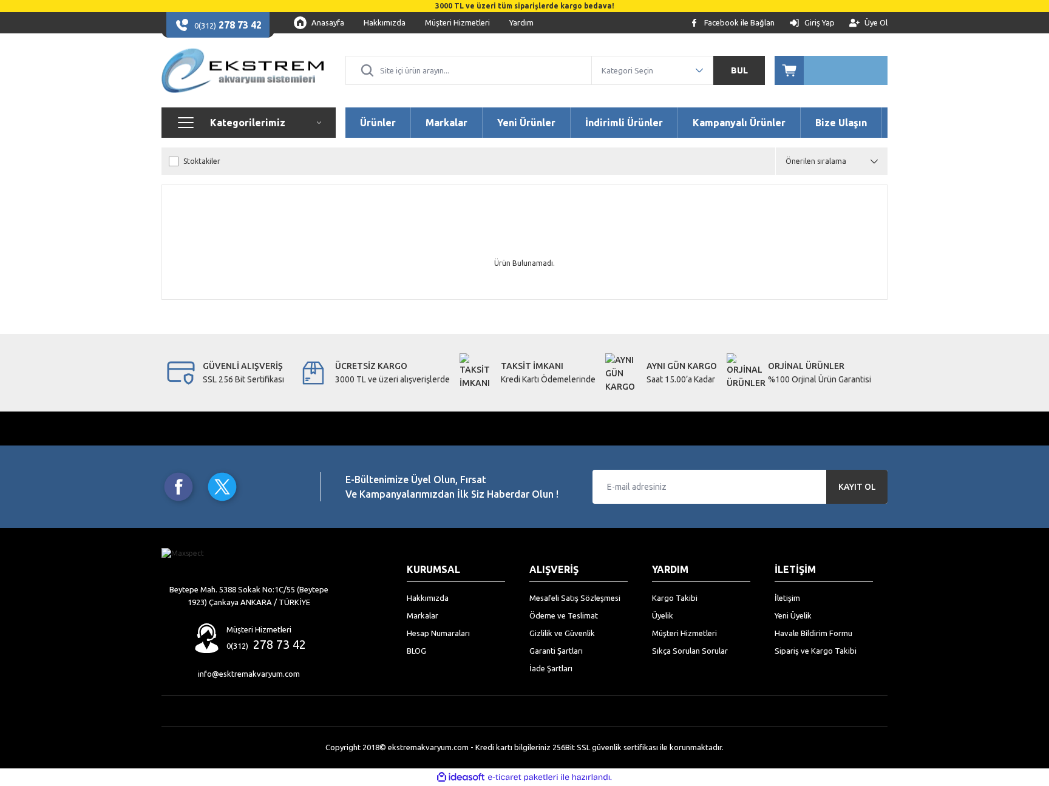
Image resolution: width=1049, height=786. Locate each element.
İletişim (787, 598)
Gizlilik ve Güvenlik (562, 633)
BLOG (416, 650)
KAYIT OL (857, 487)
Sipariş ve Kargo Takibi (816, 650)
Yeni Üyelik (793, 615)
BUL (739, 70)
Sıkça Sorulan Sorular (690, 650)
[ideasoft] (460, 777)
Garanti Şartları (556, 650)
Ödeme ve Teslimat (563, 615)
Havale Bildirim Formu (813, 633)
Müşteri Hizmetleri (684, 633)
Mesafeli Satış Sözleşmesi (574, 598)
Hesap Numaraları (438, 633)
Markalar (422, 615)
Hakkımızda (428, 598)
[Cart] (831, 70)
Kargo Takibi (675, 598)
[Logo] (242, 70)
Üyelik (662, 615)
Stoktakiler (201, 161)
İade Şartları (550, 668)
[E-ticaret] (522, 777)
